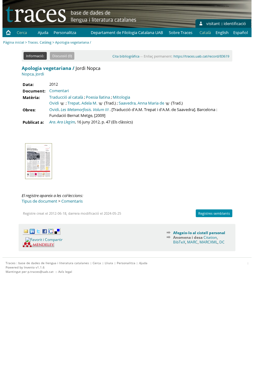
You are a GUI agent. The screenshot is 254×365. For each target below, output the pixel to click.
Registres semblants (214, 213)
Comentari (59, 90)
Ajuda (43, 32)
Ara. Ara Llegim (62, 122)
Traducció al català (66, 97)
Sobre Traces (180, 32)
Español (240, 32)
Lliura (109, 263)
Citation (210, 237)
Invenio (29, 267)
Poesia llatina (98, 97)
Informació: (35, 56)
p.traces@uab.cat (41, 271)
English (222, 32)
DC (222, 242)
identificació (235, 23)
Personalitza (65, 32)
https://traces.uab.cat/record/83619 (201, 56)
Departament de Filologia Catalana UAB (127, 32)
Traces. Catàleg (39, 42)
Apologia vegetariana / (48, 68)
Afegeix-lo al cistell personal (199, 232)
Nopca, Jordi (33, 74)
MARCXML (208, 242)
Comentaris (72, 201)
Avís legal (65, 271)
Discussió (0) (62, 56)
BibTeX (179, 242)
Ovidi (54, 103)
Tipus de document (39, 201)
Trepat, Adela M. (82, 103)
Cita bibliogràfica (125, 56)
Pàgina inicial (13, 42)
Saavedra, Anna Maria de (141, 103)
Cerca (22, 32)
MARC (192, 242)
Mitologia (121, 97)
